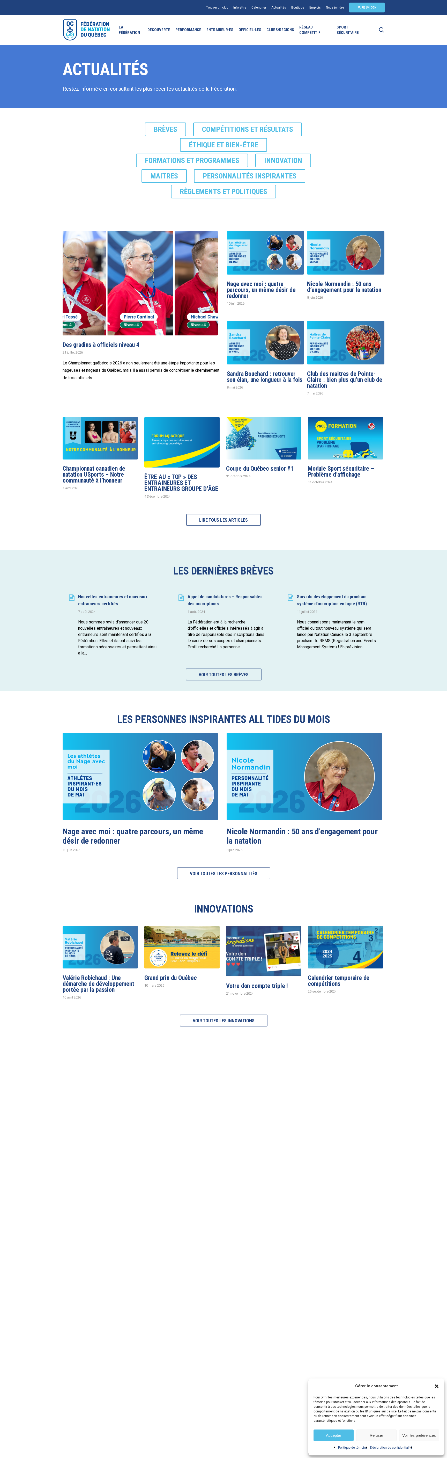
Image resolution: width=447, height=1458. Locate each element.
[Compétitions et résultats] (248, 130)
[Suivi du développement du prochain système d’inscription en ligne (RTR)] (332, 622)
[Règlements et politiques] (223, 192)
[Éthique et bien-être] (223, 145)
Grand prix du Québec (170, 977)
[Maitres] (164, 176)
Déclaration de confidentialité (391, 1447)
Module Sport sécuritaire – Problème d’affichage (341, 471)
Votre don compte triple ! (257, 985)
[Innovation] (283, 161)
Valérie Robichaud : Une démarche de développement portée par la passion (98, 983)
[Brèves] (165, 130)
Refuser (376, 1435)
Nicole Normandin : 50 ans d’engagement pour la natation (344, 286)
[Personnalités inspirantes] (249, 176)
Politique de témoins (353, 1447)
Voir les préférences (419, 1435)
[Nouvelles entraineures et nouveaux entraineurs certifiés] (114, 625)
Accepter (333, 1435)
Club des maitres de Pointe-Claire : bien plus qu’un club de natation (344, 379)
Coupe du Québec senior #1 (260, 468)
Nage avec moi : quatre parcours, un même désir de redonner (261, 289)
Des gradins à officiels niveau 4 (101, 344)
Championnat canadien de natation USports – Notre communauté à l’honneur (94, 474)
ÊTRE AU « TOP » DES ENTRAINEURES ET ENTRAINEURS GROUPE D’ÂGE (181, 482)
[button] (436, 1386)
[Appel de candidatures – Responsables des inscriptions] (223, 622)
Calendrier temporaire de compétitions (338, 980)
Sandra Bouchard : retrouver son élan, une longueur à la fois (265, 376)
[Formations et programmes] (192, 161)
